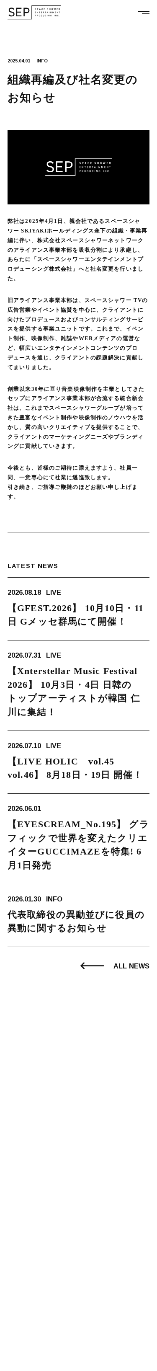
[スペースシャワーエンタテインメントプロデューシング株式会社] (34, 12)
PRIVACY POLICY (28, 1360)
